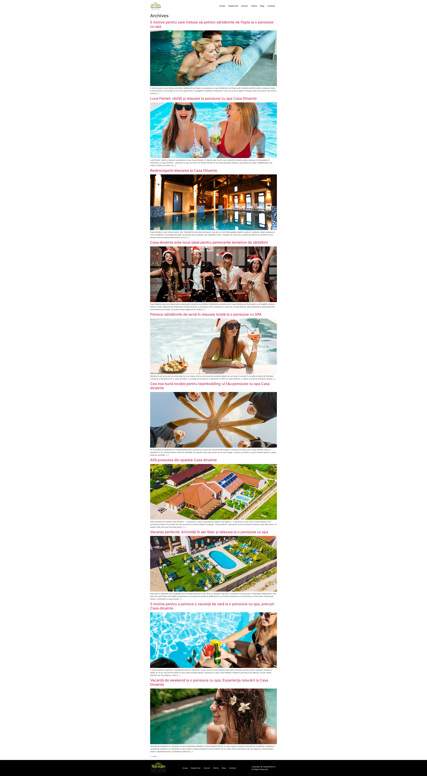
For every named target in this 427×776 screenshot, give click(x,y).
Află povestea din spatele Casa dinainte (183, 460)
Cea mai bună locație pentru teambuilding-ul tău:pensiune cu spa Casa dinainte (210, 386)
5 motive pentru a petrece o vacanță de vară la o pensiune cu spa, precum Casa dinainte (212, 606)
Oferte (254, 6)
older (153, 756)
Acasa (222, 6)
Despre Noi (233, 6)
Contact (271, 6)
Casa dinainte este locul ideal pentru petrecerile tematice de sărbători (209, 242)
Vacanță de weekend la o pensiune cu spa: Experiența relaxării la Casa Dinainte (209, 682)
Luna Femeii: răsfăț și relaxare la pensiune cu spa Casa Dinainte (203, 98)
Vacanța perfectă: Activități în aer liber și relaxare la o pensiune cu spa (209, 532)
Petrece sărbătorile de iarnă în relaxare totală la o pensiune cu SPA (206, 314)
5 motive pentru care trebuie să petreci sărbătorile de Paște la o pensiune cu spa (211, 24)
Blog (262, 6)
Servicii (244, 6)
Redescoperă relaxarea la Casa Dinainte (183, 170)
